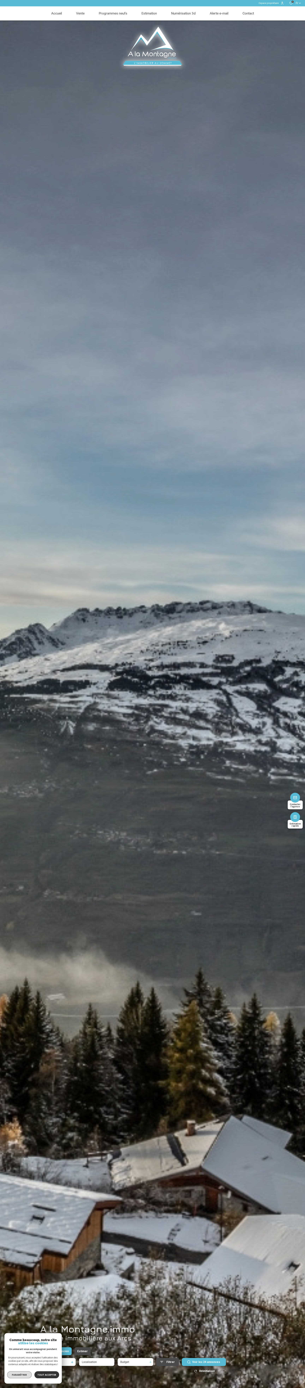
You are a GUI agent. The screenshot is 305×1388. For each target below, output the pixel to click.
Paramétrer (19, 1374)
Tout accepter (46, 1374)
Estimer (82, 1351)
